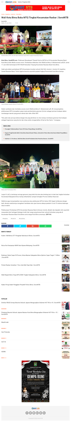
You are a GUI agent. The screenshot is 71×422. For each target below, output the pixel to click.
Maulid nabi (5, 322)
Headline (7, 14)
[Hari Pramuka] (66, 335)
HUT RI (3, 342)
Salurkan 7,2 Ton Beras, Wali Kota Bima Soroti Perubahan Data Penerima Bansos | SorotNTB (29, 138)
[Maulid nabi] (66, 325)
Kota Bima (18, 14)
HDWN (3, 352)
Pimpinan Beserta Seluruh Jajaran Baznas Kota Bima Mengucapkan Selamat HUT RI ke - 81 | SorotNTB (29, 313)
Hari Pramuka (5, 332)
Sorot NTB (40, 418)
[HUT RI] (66, 345)
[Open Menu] (2, 2)
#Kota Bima (22, 218)
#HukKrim (13, 218)
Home (2, 14)
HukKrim (13, 14)
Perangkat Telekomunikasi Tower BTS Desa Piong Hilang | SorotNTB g (23, 129)
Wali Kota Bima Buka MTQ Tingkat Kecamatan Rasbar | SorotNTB (34, 17)
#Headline (5, 218)
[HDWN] (66, 355)
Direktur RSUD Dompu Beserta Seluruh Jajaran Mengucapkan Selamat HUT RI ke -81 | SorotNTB (30, 302)
